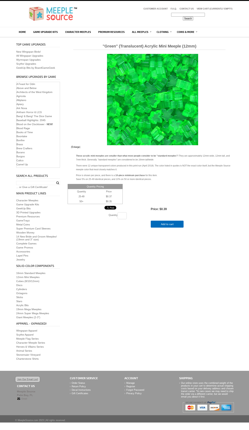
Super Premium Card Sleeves (33, 228)
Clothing (163, 32)
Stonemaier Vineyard (28, 354)
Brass (19, 144)
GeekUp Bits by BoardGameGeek (35, 67)
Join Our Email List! (27, 379)
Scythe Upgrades (26, 63)
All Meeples (140, 32)
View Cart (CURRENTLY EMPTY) (214, 8)
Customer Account (155, 8)
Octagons (21, 293)
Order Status (78, 383)
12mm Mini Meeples (28, 277)
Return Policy (79, 386)
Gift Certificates (80, 393)
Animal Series (24, 350)
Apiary (20, 104)
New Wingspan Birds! (28, 51)
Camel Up (22, 164)
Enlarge (76, 147)
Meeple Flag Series (27, 338)
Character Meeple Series (30, 342)
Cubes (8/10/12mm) (27, 281)
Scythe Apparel (25, 334)
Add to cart (167, 224)
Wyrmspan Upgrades (28, 59)
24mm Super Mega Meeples (32, 313)
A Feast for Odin (25, 84)
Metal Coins (23, 224)
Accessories (23, 251)
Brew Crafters (24, 148)
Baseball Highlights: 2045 (31, 120)
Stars (19, 301)
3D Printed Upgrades (28, 212)
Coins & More (185, 32)
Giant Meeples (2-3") (28, 317)
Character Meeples (78, 32)
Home (22, 32)
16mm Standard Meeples (30, 273)
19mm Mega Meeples (28, 309)
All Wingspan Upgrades (29, 55)
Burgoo (20, 156)
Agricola (21, 96)
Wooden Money (25, 232)
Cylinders (21, 289)
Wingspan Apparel (26, 330)
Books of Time (24, 132)
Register (130, 386)
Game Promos (24, 247)
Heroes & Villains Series (30, 346)
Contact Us (187, 8)
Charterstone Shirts (27, 358)
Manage (130, 383)
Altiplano (21, 100)
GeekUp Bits (23, 208)
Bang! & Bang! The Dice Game (34, 116)
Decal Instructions (81, 390)
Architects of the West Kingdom (34, 92)
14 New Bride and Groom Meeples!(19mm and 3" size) (36, 238)
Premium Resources (111, 32)
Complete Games (26, 243)
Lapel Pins (22, 255)
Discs (19, 285)
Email (24, 398)
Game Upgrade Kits (45, 32)
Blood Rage (23, 128)
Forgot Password (135, 390)
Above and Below (26, 88)
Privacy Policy (134, 393)
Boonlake (21, 136)
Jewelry (20, 259)
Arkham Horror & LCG (29, 112)
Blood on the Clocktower (30, 124)
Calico (20, 160)
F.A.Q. (174, 8)
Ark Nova (21, 108)
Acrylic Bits (22, 305)
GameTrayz (23, 220)
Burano (20, 152)
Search (57, 183)
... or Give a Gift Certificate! (32, 187)
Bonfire (20, 140)
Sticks (19, 297)
